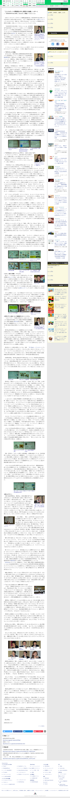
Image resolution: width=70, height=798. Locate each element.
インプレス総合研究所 (7, 770)
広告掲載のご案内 (22, 790)
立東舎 (32, 772)
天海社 (61, 766)
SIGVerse (7, 562)
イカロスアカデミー (48, 774)
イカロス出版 (45, 764)
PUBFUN (60, 772)
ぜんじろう (11, 277)
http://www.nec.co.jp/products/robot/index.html (14, 743)
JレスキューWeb (48, 772)
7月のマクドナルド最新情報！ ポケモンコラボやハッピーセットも (59, 286)
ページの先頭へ (41, 726)
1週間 (59, 12)
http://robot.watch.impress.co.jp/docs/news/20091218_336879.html (19, 751)
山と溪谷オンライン (35, 776)
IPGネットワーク (61, 776)
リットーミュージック (35, 766)
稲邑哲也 (12, 560)
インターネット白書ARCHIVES (9, 784)
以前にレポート (23, 287)
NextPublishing (21, 781)
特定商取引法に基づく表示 (63, 790)
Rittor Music (32, 764)
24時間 (55, 12)
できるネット (5, 782)
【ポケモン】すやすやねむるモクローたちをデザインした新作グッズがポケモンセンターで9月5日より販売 (61, 200)
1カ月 (63, 12)
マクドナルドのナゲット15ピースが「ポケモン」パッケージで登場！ (61, 306)
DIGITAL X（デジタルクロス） (24, 774)
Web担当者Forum (6, 768)
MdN (44, 776)
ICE (59, 764)
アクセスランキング (56, 9)
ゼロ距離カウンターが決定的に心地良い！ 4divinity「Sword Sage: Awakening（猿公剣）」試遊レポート (61, 78)
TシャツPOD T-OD (35, 770)
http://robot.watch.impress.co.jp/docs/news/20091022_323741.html (19, 758)
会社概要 (46, 790)
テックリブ (45, 782)
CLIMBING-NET (34, 778)
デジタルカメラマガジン (7, 780)
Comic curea (62, 768)
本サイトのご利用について (7, 790)
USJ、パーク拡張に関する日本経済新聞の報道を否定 (61, 235)
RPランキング (52, 52)
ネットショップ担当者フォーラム (24, 768)
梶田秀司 (6, 57)
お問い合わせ (15, 790)
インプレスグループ (53, 790)
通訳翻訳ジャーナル (48, 770)
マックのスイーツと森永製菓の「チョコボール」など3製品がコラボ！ (61, 338)
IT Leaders (5, 772)
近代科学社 (32, 780)
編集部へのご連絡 (30, 790)
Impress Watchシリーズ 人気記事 (59, 263)
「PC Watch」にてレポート (35, 347)
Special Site (54, 33)
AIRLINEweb (47, 766)
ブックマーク (29, 731)
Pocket (39, 731)
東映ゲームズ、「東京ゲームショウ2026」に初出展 (61, 147)
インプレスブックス (22, 779)
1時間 (50, 12)
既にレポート (41, 19)
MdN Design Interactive (49, 780)
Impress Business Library (23, 770)
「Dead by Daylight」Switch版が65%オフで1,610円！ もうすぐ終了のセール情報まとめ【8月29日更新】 (60, 107)
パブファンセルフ (63, 774)
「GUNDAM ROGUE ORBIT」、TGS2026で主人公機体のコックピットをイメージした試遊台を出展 (61, 134)
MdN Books (47, 778)
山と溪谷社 (32, 774)
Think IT (4, 766)
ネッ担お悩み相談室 (7, 776)
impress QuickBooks (63, 770)
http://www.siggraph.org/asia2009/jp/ (11, 740)
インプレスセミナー (22, 772)
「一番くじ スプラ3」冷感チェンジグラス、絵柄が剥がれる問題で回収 (61, 243)
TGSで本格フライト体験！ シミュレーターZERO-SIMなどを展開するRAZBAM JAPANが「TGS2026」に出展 (60, 255)
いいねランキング (61, 52)
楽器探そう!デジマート (35, 768)
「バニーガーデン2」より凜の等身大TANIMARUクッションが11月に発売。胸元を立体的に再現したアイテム (61, 223)
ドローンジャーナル (7, 774)
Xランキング (54, 48)
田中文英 (16, 321)
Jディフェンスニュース (49, 768)
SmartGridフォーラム (22, 766)
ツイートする (9, 731)
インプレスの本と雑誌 (6, 778)
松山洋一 (14, 33)
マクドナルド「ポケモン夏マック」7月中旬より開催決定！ (61, 298)
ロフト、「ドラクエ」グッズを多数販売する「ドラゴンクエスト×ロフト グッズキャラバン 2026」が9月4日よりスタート (61, 212)
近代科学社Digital (34, 781)
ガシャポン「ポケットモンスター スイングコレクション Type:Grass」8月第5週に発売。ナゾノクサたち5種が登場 (61, 94)
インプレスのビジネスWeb (7, 764)
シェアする (19, 731)
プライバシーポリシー (39, 790)
